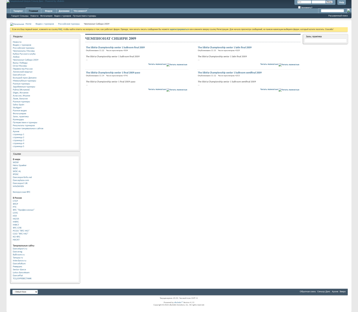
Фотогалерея (46, 16)
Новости (34, 16)
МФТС (16, 222)
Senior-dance (19, 269)
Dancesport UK (20, 183)
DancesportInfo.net (22, 177)
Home (28, 24)
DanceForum (19, 75)
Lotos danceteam (21, 272)
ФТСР (15, 204)
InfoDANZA (18, 186)
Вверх (343, 291)
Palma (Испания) (21, 90)
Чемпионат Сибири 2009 (25, 60)
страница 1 (18, 134)
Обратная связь (308, 291)
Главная (33, 11)
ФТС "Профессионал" (23, 210)
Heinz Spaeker (20, 165)
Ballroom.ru (19, 254)
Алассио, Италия (21, 95)
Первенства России (23, 69)
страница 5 (18, 146)
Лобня (16, 57)
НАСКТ (16, 240)
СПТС (15, 213)
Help (341, 2)
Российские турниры (69, 24)
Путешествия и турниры (84, 16)
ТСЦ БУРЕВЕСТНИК (22, 278)
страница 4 (18, 143)
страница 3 (18, 140)
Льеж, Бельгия (20, 98)
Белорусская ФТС (21, 192)
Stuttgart (17, 107)
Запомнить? (306, 8)
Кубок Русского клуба (24, 54)
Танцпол (18, 11)
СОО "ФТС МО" (20, 234)
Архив (16, 131)
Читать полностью (157, 64)
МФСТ (16, 225)
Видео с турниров (62, 16)
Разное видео (20, 110)
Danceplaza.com (21, 180)
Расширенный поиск (338, 16)
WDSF (16, 162)
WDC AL (17, 171)
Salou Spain (18, 104)
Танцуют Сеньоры (20, 16)
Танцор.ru (18, 257)
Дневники (64, 11)
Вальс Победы (20, 63)
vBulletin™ (178, 303)
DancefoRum (19, 263)
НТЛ (15, 216)
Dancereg (17, 251)
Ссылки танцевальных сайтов (28, 128)
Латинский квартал (22, 72)
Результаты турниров (24, 125)
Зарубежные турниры (24, 87)
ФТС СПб (17, 228)
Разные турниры (21, 84)
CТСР (15, 201)
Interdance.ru (19, 260)
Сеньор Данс (323, 291)
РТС (15, 207)
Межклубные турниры (24, 81)
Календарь (18, 119)
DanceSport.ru (20, 249)
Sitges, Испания (20, 93)
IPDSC (16, 174)
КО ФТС (16, 237)
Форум (48, 11)
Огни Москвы (20, 66)
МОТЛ (16, 219)
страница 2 (18, 137)
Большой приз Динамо (25, 78)
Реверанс (17, 266)
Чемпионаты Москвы (24, 51)
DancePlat (18, 275)
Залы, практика (21, 116)
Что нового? (80, 11)
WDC (15, 168)
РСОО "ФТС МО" (21, 231)
